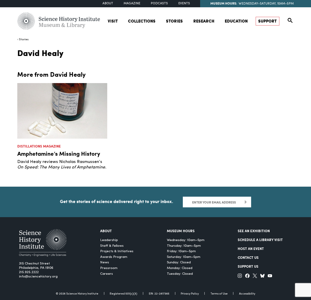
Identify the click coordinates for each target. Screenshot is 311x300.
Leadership (109, 240)
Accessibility (247, 293)
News (104, 262)
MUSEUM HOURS (181, 230)
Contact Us (248, 257)
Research (203, 21)
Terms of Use (219, 293)
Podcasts (159, 3)
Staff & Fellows (112, 246)
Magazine (132, 3)
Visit (113, 21)
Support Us (248, 266)
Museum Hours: (223, 3)
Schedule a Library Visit (260, 239)
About (107, 3)
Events (184, 3)
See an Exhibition (254, 230)
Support (267, 21)
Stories (174, 21)
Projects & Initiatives (116, 251)
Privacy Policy (190, 293)
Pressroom (108, 268)
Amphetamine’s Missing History (58, 154)
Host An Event (251, 248)
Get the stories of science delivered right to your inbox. (116, 201)
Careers (106, 274)
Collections (142, 21)
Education (236, 21)
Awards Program (113, 257)
